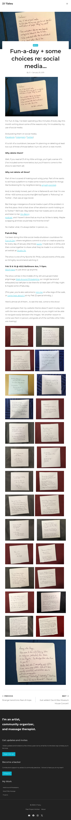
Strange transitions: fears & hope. (17, 698)
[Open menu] (67, 3)
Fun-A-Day (10, 240)
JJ (29, 72)
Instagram (20, 137)
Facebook (10, 137)
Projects (5, 795)
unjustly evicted (49, 185)
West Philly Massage (9, 791)
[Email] (29, 815)
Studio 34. (21, 250)
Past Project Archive (33, 809)
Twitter (30, 137)
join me (39, 292)
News (35, 45)
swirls (39, 244)
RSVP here (10, 270)
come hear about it (16, 295)
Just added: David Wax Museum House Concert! (54, 700)
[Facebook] (33, 815)
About (43, 809)
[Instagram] (37, 815)
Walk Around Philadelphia (27, 279)
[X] (42, 815)
